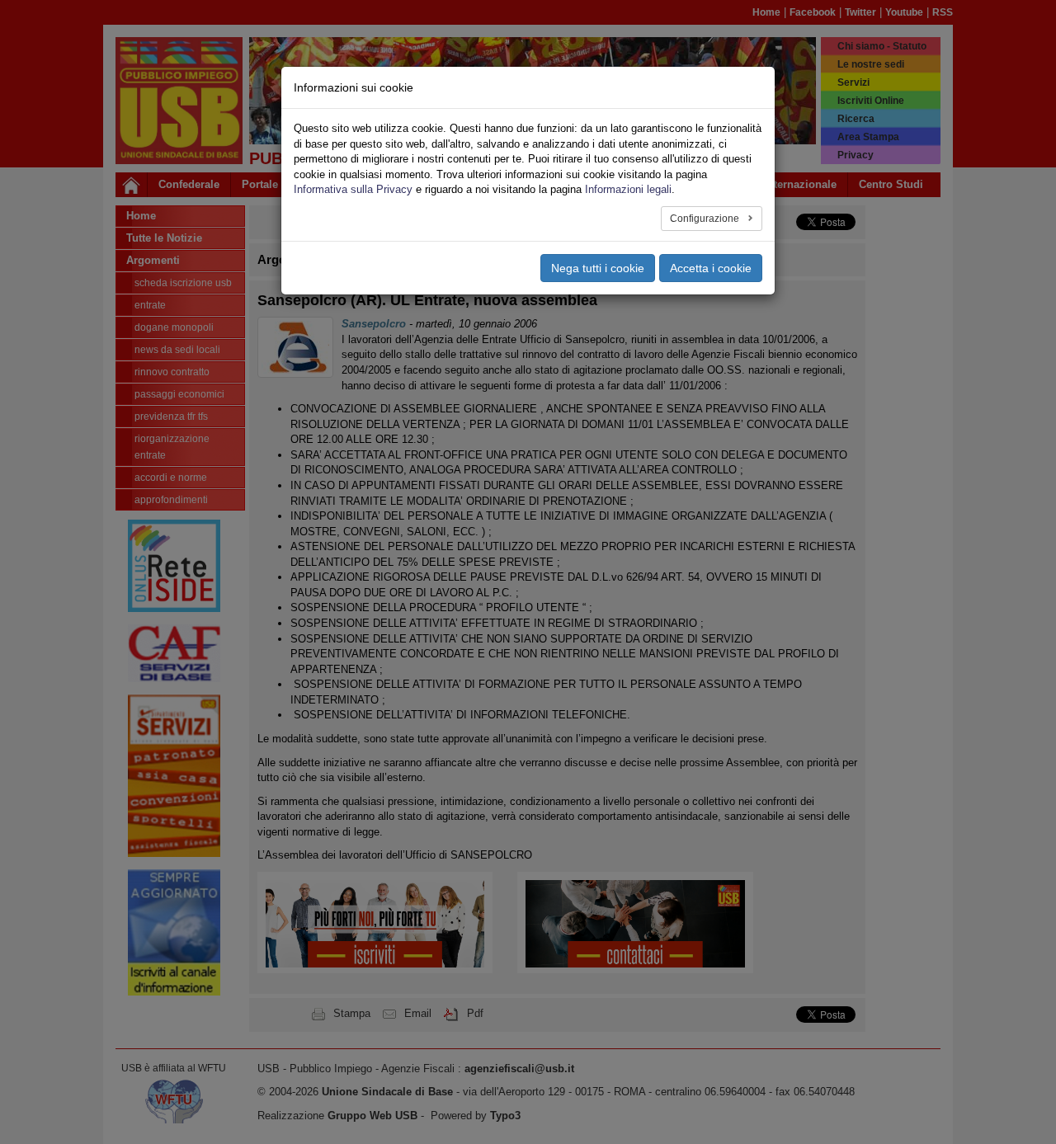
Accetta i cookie (711, 268)
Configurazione (706, 218)
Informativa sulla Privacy (353, 189)
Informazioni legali (628, 189)
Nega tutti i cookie (597, 268)
